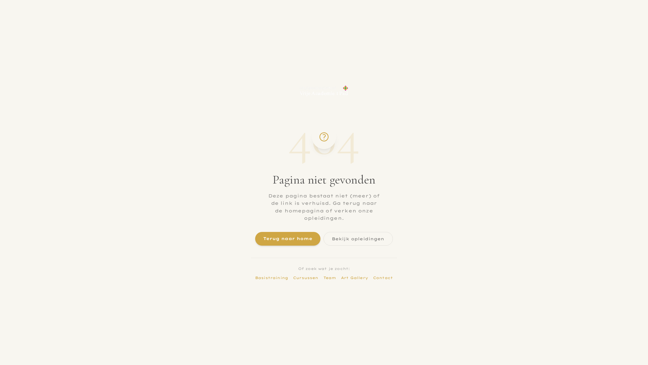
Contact (383, 278)
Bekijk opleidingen (358, 238)
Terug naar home (287, 238)
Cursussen (305, 278)
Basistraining (271, 278)
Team (329, 278)
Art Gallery (354, 278)
